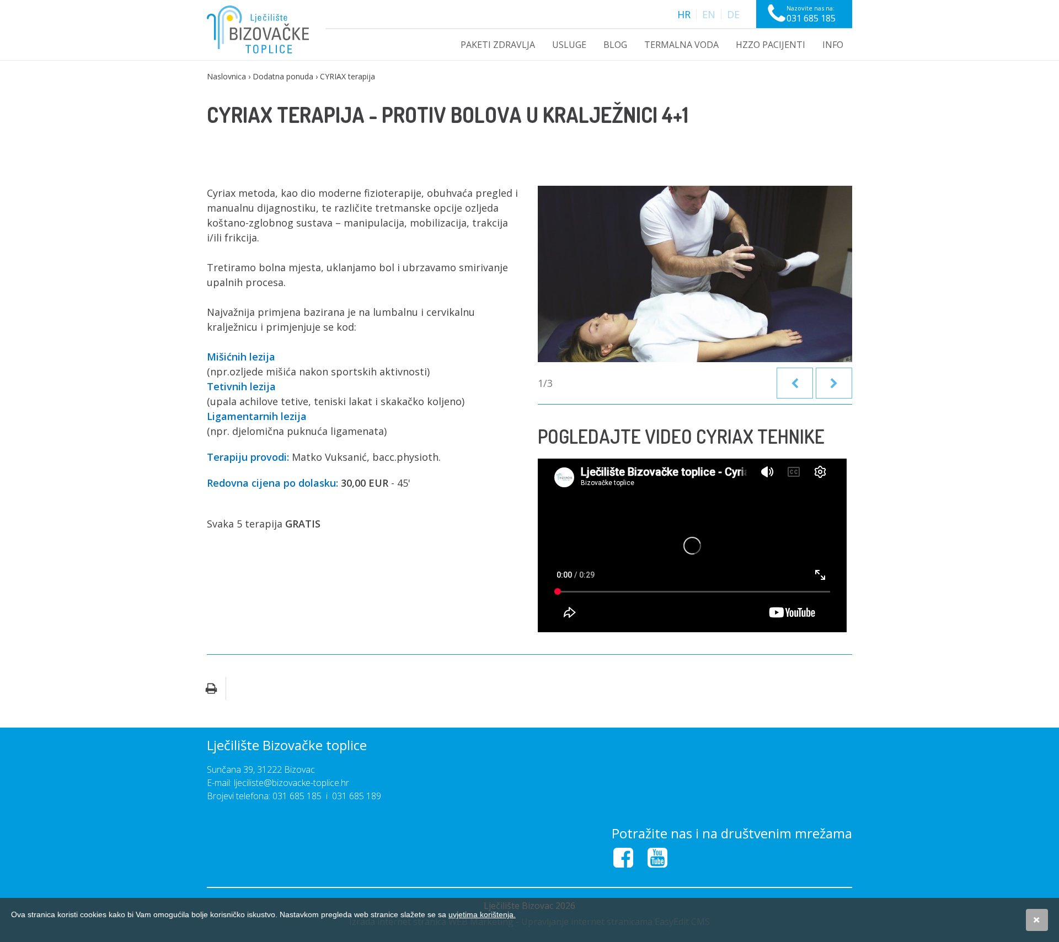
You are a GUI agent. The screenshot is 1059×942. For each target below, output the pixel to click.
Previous (795, 383)
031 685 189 (356, 796)
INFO (832, 45)
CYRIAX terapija (347, 76)
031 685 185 (297, 796)
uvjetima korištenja (482, 914)
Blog (615, 45)
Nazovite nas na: (811, 14)
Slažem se (1037, 920)
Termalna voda (681, 45)
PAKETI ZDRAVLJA (498, 45)
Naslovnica (226, 76)
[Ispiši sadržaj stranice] (211, 688)
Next (834, 383)
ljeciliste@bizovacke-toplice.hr (291, 783)
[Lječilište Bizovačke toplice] (258, 29)
